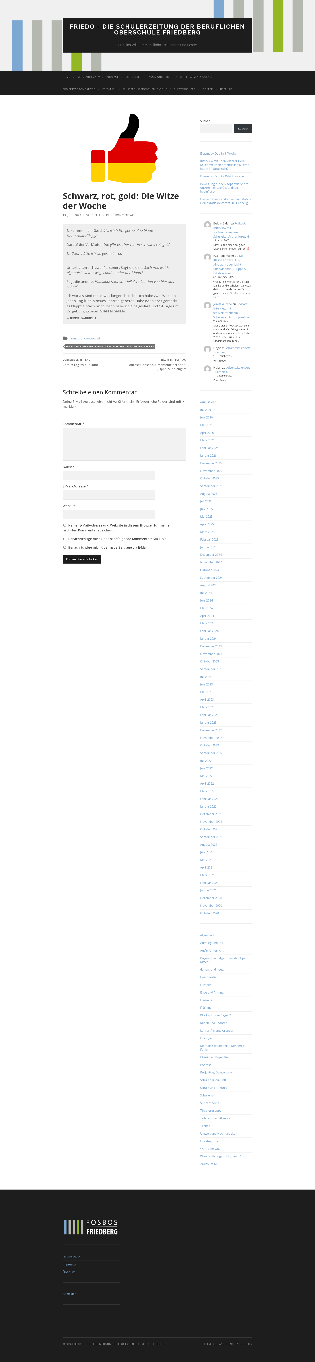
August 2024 (208, 585)
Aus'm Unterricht (211, 950)
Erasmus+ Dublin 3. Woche (218, 153)
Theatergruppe (184, 89)
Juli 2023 (206, 677)
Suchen (205, 121)
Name (69, 466)
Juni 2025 (206, 509)
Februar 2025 (209, 539)
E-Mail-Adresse (75, 486)
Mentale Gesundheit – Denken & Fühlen (222, 1048)
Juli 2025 (206, 501)
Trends (74, 338)
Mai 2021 (206, 860)
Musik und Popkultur (214, 1057)
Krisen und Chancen (214, 1023)
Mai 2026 (206, 425)
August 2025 (208, 494)
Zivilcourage (208, 1164)
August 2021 (208, 845)
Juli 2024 (206, 593)
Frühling (206, 1008)
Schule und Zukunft (213, 1088)
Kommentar (73, 424)
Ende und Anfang (212, 992)
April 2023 (207, 700)
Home (66, 76)
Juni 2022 (206, 768)
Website (69, 506)
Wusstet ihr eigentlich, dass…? (145, 89)
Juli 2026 (206, 410)
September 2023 (211, 669)
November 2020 (211, 906)
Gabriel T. (93, 215)
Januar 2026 (208, 456)
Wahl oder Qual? (211, 1149)
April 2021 (207, 867)
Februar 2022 (209, 799)
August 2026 (208, 402)
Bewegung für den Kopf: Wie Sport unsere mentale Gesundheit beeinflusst (224, 187)
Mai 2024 (206, 608)
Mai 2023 (206, 692)
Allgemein (207, 935)
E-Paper (208, 89)
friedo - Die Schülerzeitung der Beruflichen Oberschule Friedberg (157, 29)
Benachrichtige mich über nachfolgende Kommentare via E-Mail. (118, 539)
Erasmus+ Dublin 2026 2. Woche (222, 176)
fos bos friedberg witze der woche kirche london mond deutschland (110, 346)
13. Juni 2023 (72, 215)
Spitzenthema (86, 76)
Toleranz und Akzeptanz (217, 1118)
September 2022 (211, 753)
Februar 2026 (209, 448)
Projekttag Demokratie (79, 89)
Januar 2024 (208, 639)
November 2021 (211, 822)
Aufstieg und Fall (211, 943)
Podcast (112, 76)
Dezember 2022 (211, 730)
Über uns (226, 89)
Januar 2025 (208, 547)
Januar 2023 (208, 723)
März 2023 (207, 707)
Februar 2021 (209, 883)
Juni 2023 (206, 684)
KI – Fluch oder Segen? (215, 1015)
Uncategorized (90, 338)
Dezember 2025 (211, 463)
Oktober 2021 (209, 829)
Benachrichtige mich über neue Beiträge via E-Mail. (108, 547)
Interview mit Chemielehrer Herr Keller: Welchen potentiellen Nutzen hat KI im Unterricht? (224, 164)
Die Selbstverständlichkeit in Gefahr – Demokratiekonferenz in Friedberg (225, 201)
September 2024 (211, 578)
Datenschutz (71, 1257)
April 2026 (207, 433)
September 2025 (211, 486)
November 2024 (211, 562)
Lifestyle (206, 1038)
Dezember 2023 (211, 646)
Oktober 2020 (209, 913)
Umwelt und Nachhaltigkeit (218, 1134)
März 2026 (207, 440)
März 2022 (207, 791)
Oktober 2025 (209, 478)
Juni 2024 (206, 600)
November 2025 (211, 471)
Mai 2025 (206, 516)
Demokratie (208, 977)
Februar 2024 (209, 631)
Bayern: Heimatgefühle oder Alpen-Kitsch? (224, 960)
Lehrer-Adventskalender (197, 76)
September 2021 (211, 837)
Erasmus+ (109, 89)
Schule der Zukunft (213, 1080)
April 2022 (207, 783)
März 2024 (207, 623)
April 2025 (207, 524)
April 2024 (207, 616)
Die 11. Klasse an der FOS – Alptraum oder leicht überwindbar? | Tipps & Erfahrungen (230, 264)
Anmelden (69, 1294)
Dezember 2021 (211, 814)
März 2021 (207, 875)
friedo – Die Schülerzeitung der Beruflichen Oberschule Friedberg (119, 1344)
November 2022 (211, 738)
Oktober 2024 (209, 570)
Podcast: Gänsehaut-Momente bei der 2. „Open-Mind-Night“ (156, 364)
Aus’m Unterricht (161, 76)
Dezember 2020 (211, 898)
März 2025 (207, 532)
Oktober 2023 (209, 661)
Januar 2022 (208, 806)
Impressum (70, 1264)
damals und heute (212, 969)
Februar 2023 (209, 715)
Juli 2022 (206, 761)
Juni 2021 (206, 852)
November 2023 (211, 654)
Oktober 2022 (209, 745)
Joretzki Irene (222, 304)
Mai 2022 (206, 776)
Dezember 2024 (211, 555)
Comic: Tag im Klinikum (80, 362)
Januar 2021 (208, 890)
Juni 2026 (206, 417)
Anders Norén (229, 1344)
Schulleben (133, 76)
